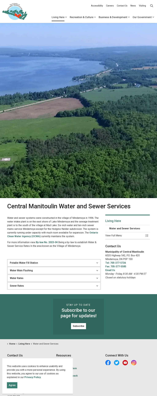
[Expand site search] (152, 5)
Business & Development (113, 17)
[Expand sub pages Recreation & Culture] (94, 17)
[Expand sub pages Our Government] (153, 17)
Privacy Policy (32, 377)
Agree (12, 385)
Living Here (58, 17)
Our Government (142, 17)
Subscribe (78, 326)
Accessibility (97, 5)
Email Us (110, 270)
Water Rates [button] (16, 278)
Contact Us (122, 5)
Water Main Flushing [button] (21, 270)
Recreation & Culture (81, 17)
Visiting (142, 5)
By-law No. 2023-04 (47, 242)
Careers (110, 5)
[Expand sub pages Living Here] (65, 17)
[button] (124, 235)
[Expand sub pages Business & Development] (128, 17)
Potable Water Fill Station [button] (24, 262)
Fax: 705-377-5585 (115, 266)
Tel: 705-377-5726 (115, 262)
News (133, 5)
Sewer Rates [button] (17, 285)
